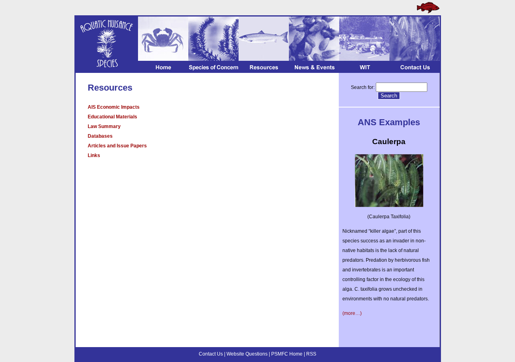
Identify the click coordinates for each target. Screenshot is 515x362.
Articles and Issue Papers (117, 146)
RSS (311, 354)
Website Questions (247, 354)
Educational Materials (112, 117)
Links (94, 155)
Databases (100, 136)
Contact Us (211, 354)
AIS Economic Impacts (114, 107)
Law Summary (104, 126)
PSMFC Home (287, 354)
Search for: (363, 87)
